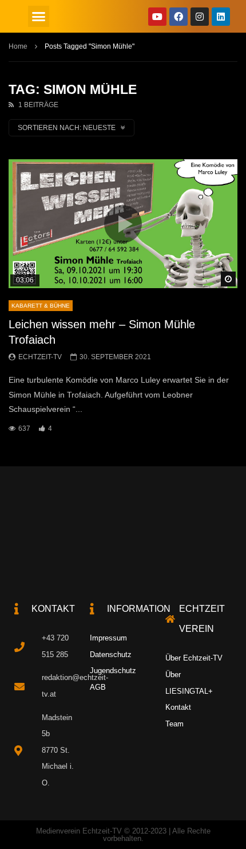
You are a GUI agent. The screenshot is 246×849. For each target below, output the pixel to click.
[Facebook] (178, 16)
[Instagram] (200, 16)
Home (18, 46)
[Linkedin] (221, 16)
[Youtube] (157, 16)
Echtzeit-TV (40, 357)
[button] (39, 16)
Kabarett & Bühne (40, 305)
